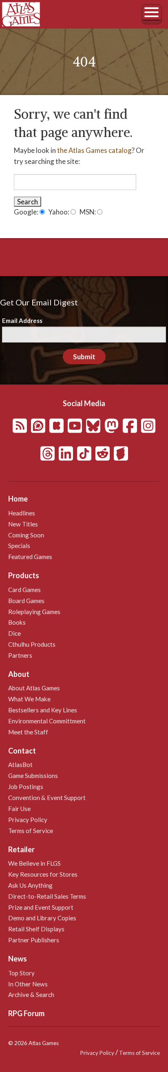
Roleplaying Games (34, 611)
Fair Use (19, 808)
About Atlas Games (34, 688)
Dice (14, 633)
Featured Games (30, 556)
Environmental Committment (47, 721)
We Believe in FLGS (34, 863)
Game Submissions (33, 775)
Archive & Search (31, 994)
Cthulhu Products (31, 644)
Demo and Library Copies (42, 918)
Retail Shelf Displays (36, 929)
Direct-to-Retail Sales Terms (47, 896)
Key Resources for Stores (42, 874)
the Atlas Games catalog (94, 150)
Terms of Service (30, 830)
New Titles (23, 524)
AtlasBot (20, 764)
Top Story (21, 973)
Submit (84, 356)
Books (17, 622)
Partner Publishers (33, 940)
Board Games (26, 600)
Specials (19, 545)
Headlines (21, 513)
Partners (20, 655)
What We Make (29, 699)
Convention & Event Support (47, 797)
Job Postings (25, 786)
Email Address (22, 320)
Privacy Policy (27, 819)
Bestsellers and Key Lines (42, 710)
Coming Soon (26, 535)
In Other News (28, 984)
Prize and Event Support (40, 907)
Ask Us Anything (30, 885)
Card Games (24, 589)
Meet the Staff (28, 732)
